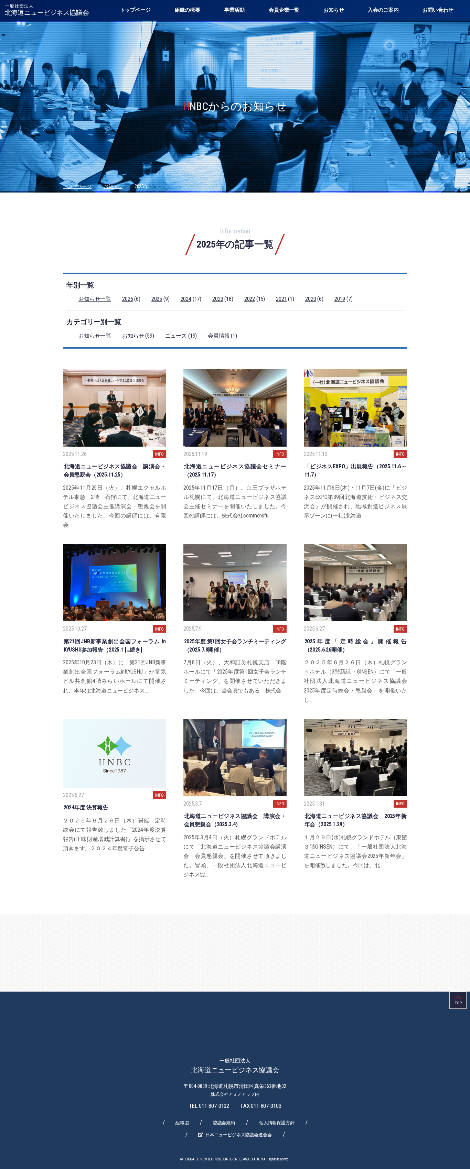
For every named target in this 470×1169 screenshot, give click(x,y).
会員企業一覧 (284, 10)
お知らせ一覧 (94, 299)
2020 (310, 299)
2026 (127, 299)
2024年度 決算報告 (86, 807)
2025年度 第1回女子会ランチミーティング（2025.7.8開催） (235, 645)
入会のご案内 (383, 10)
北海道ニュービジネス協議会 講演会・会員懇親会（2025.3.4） (235, 820)
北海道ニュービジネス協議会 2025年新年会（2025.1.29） (356, 820)
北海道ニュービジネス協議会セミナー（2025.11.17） (235, 470)
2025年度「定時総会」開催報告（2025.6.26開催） (356, 645)
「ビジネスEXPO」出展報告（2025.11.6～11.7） (356, 470)
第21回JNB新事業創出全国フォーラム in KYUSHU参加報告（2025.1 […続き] (115, 645)
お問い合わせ (438, 10)
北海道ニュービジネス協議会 (47, 10)
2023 (217, 299)
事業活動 (234, 10)
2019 (339, 299)
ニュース (176, 335)
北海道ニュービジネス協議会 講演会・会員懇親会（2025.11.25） (115, 470)
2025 (156, 299)
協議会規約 (224, 1122)
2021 (281, 299)
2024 (186, 299)
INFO (159, 454)
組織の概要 (187, 10)
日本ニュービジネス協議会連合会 (238, 1134)
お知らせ (333, 10)
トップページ (135, 10)
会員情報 (218, 335)
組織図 (182, 1122)
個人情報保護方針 (277, 1122)
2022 (249, 299)
